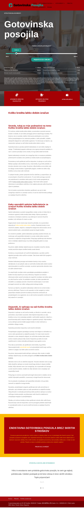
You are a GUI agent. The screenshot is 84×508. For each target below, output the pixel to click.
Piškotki (69, 3)
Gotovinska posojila (45, 3)
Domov (35, 3)
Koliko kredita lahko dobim (23, 225)
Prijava (49, 7)
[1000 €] (16, 53)
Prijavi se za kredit (42, 446)
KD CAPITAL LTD (47, 503)
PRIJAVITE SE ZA (42, 59)
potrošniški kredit (25, 347)
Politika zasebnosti (39, 7)
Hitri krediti (60, 3)
